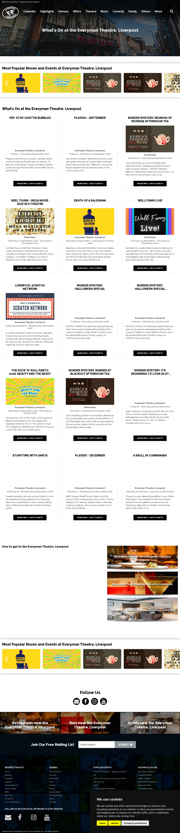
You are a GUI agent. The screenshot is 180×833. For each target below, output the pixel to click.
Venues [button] (63, 11)
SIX (95, 775)
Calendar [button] (29, 11)
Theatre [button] (90, 11)
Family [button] (132, 11)
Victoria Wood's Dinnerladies (104, 789)
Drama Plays (54, 778)
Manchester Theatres (146, 772)
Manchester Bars (144, 785)
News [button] (158, 11)
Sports (51, 799)
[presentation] (6, 83)
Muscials (52, 775)
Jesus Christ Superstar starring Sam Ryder (110, 778)
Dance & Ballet (54, 792)
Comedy (52, 785)
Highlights (9, 778)
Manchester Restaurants (147, 782)
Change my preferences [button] (135, 823)
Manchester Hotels (145, 789)
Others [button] (145, 11)
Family (51, 789)
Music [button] (104, 11)
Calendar (8, 775)
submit (124, 744)
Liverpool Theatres (145, 775)
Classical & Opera (55, 795)
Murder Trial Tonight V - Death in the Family (110, 772)
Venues (8, 782)
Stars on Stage (10, 789)
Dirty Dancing (99, 782)
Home (7, 772)
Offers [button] (77, 11)
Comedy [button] (118, 11)
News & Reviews (11, 785)
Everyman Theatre (30, 150)
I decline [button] (115, 823)
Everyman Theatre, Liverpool (29, 2)
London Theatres (144, 778)
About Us (8, 795)
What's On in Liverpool (10, 2)
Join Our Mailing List (13, 802)
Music (51, 782)
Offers (7, 792)
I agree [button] (102, 823)
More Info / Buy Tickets (30, 184)
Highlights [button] (47, 11)
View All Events (55, 772)
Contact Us (9, 799)
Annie (96, 785)
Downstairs (150, 155)
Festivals (52, 802)
